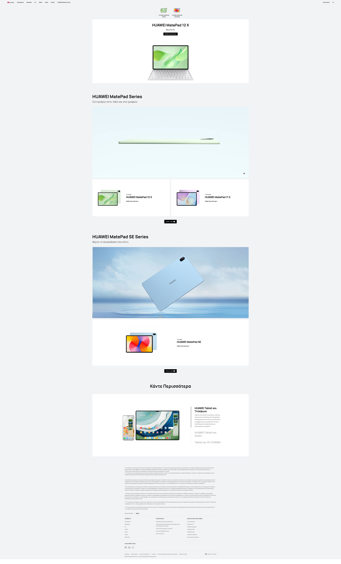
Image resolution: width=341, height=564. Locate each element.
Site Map (127, 554)
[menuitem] (139, 521)
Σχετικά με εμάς (191, 521)
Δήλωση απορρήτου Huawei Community (167, 554)
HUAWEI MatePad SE (189, 341)
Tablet (126, 529)
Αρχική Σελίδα (129, 513)
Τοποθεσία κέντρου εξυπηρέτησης (164, 521)
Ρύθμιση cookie (183, 554)
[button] (333, 2)
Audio (126, 532)
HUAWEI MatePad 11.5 (217, 196)
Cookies (154, 554)
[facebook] (126, 547)
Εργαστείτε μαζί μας (192, 534)
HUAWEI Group (190, 532)
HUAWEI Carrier (191, 529)
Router (126, 534)
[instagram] (133, 547)
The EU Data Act (160, 533)
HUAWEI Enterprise (191, 527)
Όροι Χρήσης (134, 554)
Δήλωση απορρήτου (144, 554)
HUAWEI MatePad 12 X (170, 25)
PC (125, 527)
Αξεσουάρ (127, 537)
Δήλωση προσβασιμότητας (162, 531)
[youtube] (129, 547)
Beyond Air (170, 29)
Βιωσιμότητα (190, 524)
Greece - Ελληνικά (211, 554)
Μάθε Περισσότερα (170, 34)
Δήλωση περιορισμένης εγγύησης (164, 528)
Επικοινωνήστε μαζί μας (193, 537)
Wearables (127, 524)
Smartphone (128, 521)
